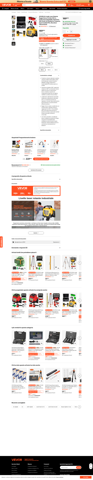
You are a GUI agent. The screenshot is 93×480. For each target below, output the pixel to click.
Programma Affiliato (32, 470)
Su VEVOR (46, 466)
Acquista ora (71, 35)
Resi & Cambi (14, 468)
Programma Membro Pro (33, 468)
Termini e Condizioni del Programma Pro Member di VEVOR (50, 474)
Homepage (14, 12)
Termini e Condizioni (48, 468)
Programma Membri (32, 466)
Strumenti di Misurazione (32, 12)
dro (22, 406)
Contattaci (14, 466)
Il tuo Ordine (14, 470)
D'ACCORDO (85, 477)
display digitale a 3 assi (66, 406)
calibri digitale (30, 406)
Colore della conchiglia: (44, 47)
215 (23, 166)
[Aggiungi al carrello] (24, 268)
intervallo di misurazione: (44, 67)
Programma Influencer (32, 472)
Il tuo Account (15, 472)
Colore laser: (42, 61)
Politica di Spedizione (16, 474)
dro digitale (15, 406)
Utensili (18, 12)
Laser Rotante (47, 12)
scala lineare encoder (52, 406)
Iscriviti (78, 467)
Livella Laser (41, 12)
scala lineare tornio (40, 406)
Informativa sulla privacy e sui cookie (66, 471)
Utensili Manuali (24, 12)
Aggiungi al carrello (71, 39)
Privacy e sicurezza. (59, 477)
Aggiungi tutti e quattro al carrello (41, 158)
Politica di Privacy (47, 470)
